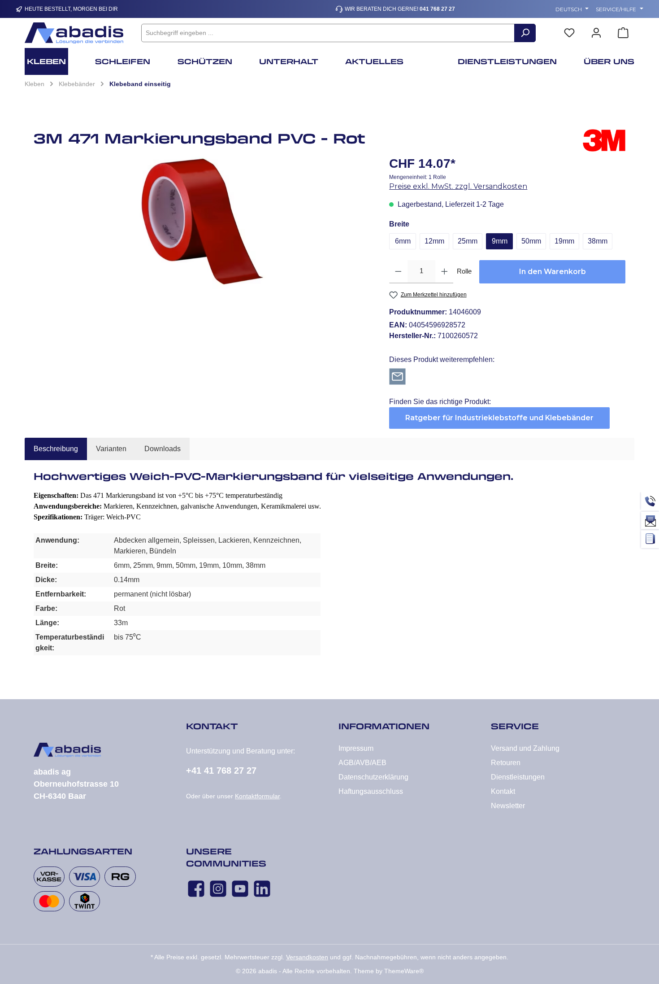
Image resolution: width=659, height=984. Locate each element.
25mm (467, 241)
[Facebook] (196, 889)
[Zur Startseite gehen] (74, 33)
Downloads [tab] (162, 449)
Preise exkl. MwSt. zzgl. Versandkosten (458, 186)
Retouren (505, 762)
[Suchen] (525, 33)
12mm (434, 241)
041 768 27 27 (437, 9)
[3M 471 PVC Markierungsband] (202, 221)
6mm (403, 241)
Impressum (355, 748)
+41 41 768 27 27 (221, 770)
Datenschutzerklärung (373, 777)
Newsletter (508, 806)
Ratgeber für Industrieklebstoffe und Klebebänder (499, 418)
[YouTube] (240, 889)
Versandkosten (307, 957)
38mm (597, 241)
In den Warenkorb (552, 271)
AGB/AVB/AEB (362, 762)
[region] (202, 221)
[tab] (56, 449)
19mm (564, 241)
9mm (499, 241)
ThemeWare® (404, 971)
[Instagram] (218, 889)
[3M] (604, 141)
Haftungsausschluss (370, 791)
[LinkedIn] (262, 889)
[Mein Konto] (596, 33)
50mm (531, 241)
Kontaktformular (257, 796)
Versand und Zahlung (525, 748)
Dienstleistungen (518, 777)
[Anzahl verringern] (398, 271)
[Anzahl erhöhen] (444, 271)
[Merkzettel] (569, 33)
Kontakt (503, 791)
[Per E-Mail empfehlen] (397, 376)
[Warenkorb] (623, 33)
